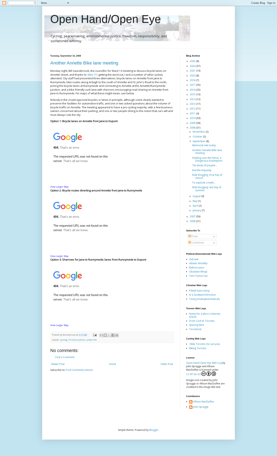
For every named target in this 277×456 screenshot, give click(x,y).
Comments (197, 242)
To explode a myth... (204, 182)
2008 (193, 127)
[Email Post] (94, 334)
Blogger (153, 430)
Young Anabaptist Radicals (204, 299)
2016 (193, 89)
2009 (193, 123)
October (198, 136)
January (197, 210)
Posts (194, 236)
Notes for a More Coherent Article (204, 315)
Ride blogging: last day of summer (206, 189)
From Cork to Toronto (202, 321)
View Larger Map (59, 186)
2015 (193, 94)
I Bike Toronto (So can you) (204, 344)
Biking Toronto (197, 348)
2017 (193, 85)
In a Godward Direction (202, 294)
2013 (193, 104)
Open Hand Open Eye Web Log (204, 363)
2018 (193, 80)
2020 (193, 75)
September (199, 141)
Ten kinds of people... (204, 165)
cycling (63, 339)
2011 (193, 113)
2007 (193, 216)
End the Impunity (201, 170)
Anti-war (194, 259)
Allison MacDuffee (203, 401)
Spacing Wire (196, 325)
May (195, 201)
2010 (193, 118)
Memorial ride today (204, 145)
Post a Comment (64, 357)
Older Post (167, 364)
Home (112, 364)
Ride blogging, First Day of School (207, 176)
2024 (193, 66)
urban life (91, 339)
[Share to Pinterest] (117, 335)
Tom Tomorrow (198, 276)
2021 (193, 70)
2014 (193, 99)
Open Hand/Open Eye (105, 19)
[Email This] (101, 335)
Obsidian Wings (198, 271)
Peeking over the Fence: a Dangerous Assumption (207, 159)
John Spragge (200, 407)
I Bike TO (92, 74)
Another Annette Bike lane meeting (84, 62)
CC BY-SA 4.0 (193, 374)
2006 (193, 221)
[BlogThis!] (105, 335)
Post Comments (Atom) (79, 370)
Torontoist (195, 329)
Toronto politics (76, 339)
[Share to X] (109, 335)
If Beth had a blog (199, 290)
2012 (193, 108)
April (196, 205)
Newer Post (57, 364)
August (197, 196)
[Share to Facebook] (113, 335)
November (199, 131)
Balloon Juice (196, 267)
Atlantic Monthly (198, 263)
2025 (193, 61)
